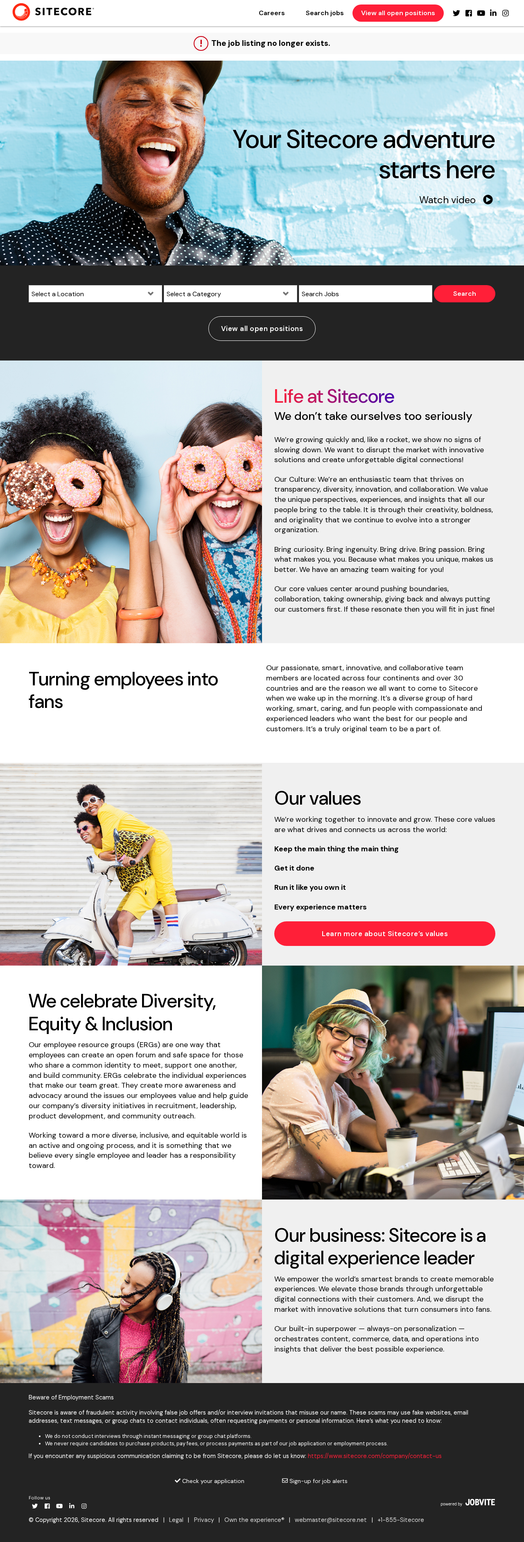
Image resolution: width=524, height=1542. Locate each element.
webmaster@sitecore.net (331, 1520)
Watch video (448, 199)
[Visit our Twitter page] (456, 13)
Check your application (212, 1481)
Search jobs (325, 13)
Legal (176, 1520)
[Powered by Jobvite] (467, 1502)
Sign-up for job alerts (318, 1481)
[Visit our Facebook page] (469, 13)
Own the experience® (254, 1520)
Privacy (204, 1520)
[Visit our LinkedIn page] (493, 13)
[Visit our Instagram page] (505, 13)
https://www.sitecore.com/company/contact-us (375, 1456)
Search (464, 293)
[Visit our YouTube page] (481, 13)
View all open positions (398, 13)
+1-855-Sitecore (400, 1520)
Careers (272, 13)
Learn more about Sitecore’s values (385, 933)
